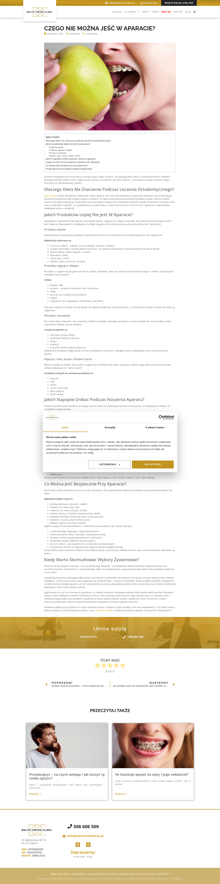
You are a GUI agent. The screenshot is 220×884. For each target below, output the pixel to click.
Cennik (155, 11)
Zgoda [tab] (65, 427)
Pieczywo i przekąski (57, 153)
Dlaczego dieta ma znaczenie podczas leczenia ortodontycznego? (78, 140)
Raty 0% (166, 11)
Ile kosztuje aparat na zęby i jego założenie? (152, 774)
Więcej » (35, 793)
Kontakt (178, 11)
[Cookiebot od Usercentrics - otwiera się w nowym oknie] (161, 417)
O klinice (117, 11)
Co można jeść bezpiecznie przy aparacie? (67, 165)
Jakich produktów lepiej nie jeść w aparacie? (68, 143)
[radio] (97, 665)
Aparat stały (50, 195)
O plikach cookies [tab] (154, 427)
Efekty (145, 11)
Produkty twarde (56, 147)
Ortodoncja (91, 33)
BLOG (188, 11)
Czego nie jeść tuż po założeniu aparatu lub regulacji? (73, 162)
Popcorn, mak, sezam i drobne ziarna (64, 155)
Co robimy (130, 11)
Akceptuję (153, 464)
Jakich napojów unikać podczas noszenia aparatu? (71, 158)
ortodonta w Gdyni (104, 610)
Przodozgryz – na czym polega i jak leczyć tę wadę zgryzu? (67, 776)
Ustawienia (107, 464)
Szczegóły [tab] (110, 427)
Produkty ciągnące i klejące (60, 150)
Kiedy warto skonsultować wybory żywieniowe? (69, 168)
